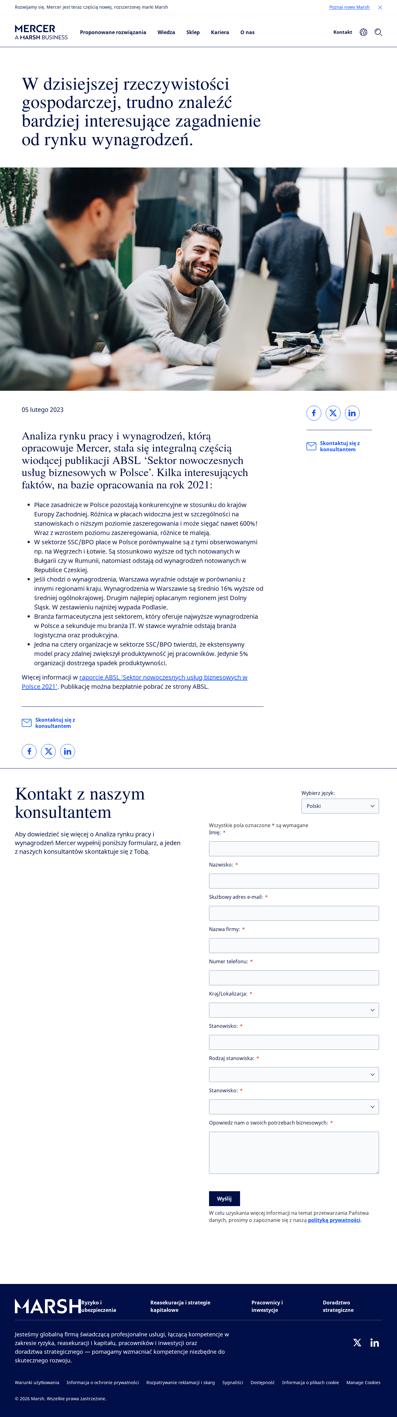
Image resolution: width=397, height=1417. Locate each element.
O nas (247, 32)
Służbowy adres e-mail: (236, 897)
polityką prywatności (334, 1220)
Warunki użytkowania (37, 1382)
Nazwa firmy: (224, 929)
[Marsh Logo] (48, 1307)
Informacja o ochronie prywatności (103, 1382)
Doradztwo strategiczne (338, 1306)
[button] (380, 7)
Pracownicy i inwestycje (267, 1306)
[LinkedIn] (375, 1343)
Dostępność (263, 1382)
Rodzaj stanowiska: (231, 1058)
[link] (29, 751)
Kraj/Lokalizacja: (228, 993)
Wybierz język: (318, 793)
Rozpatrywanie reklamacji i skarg (180, 1382)
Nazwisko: (221, 864)
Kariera (220, 32)
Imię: (215, 832)
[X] (357, 1343)
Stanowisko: (223, 1026)
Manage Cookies (363, 1382)
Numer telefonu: (228, 961)
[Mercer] (41, 32)
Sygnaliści (232, 1382)
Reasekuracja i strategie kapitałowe (180, 1306)
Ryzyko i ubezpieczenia (98, 1306)
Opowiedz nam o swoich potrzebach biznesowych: (268, 1122)
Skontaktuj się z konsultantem (55, 723)
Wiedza (166, 32)
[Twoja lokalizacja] (363, 32)
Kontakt (342, 32)
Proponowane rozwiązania (113, 32)
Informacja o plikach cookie (310, 1382)
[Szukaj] (378, 32)
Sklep (193, 32)
